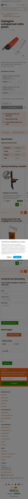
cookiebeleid (13, 253)
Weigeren (9, 257)
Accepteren (17, 257)
